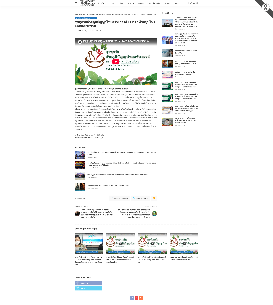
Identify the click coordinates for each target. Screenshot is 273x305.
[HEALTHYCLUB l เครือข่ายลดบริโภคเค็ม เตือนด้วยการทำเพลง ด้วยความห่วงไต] (167, 122)
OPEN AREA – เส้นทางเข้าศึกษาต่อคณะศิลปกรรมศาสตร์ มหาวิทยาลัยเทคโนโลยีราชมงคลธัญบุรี (186, 108)
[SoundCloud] (194, 3)
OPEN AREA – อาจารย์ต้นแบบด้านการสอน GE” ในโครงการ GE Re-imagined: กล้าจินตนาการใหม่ (186, 84)
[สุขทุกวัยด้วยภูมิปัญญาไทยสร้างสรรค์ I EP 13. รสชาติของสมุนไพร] (184, 243)
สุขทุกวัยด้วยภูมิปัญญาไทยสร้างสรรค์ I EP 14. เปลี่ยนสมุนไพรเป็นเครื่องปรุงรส (152, 259)
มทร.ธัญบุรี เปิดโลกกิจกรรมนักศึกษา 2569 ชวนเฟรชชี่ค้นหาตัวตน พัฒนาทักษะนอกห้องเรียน (117, 175)
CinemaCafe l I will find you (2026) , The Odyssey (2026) (108, 185)
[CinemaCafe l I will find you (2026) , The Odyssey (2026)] (80, 187)
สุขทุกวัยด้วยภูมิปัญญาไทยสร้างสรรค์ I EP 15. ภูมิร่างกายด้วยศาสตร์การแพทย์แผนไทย (120, 259)
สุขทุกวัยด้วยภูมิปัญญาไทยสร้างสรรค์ (85, 18)
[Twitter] (88, 288)
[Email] (154, 198)
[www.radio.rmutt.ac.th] (87, 3)
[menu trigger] (77, 3)
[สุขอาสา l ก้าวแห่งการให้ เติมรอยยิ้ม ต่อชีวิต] (167, 53)
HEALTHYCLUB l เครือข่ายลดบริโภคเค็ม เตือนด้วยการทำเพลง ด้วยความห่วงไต (185, 120)
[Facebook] (189, 3)
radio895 (78, 31)
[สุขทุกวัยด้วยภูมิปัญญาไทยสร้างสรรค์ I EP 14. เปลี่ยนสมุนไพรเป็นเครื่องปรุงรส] (152, 243)
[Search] (197, 3)
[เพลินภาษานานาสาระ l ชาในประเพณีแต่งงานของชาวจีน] (167, 75)
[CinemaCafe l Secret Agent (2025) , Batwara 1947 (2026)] (167, 64)
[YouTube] (191, 3)
